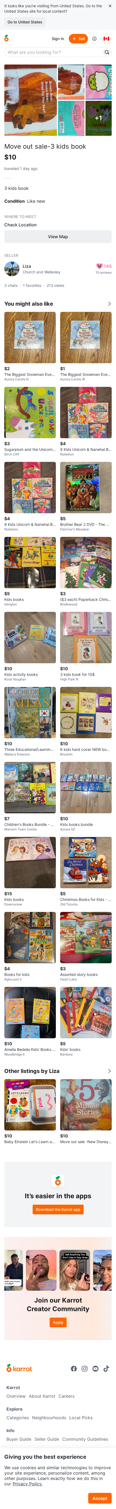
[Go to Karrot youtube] (95, 1368)
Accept (100, 1498)
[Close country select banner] (110, 6)
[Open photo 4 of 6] (71, 118)
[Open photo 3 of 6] (99, 82)
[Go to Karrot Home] (19, 1369)
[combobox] (53, 52)
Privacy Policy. (27, 1483)
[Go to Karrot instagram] (84, 1368)
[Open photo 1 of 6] (30, 100)
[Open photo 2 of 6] (71, 82)
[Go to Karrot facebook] (74, 1368)
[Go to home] (6, 39)
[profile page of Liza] (11, 268)
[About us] (94, 39)
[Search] (107, 52)
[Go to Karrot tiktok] (106, 1368)
